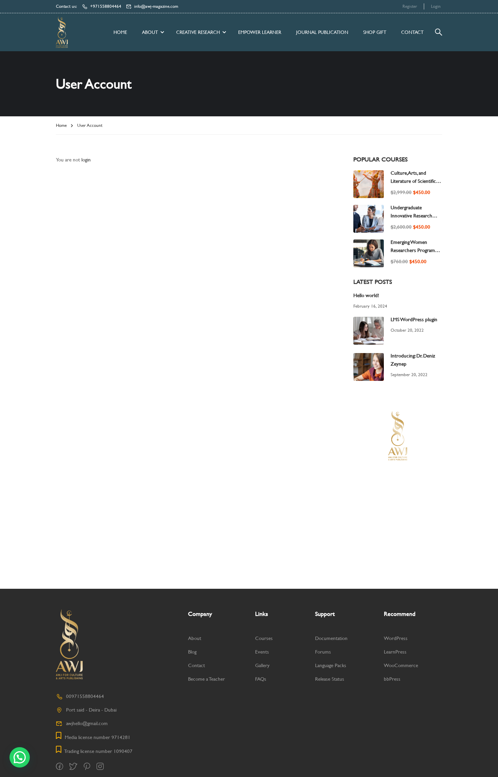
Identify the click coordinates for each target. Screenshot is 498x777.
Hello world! (366, 295)
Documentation (331, 638)
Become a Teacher (206, 679)
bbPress (392, 679)
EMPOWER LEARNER (259, 32)
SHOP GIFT (374, 32)
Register (409, 6)
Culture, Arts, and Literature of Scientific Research (413, 181)
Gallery (262, 665)
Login (436, 6)
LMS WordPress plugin (414, 319)
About (194, 638)
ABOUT (150, 32)
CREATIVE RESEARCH (198, 32)
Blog (192, 652)
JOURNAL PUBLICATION (322, 32)
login (86, 159)
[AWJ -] (62, 32)
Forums (323, 652)
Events (262, 652)
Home (120, 32)
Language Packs (330, 665)
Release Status (329, 679)
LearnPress (395, 652)
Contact (196, 665)
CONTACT (412, 32)
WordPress (396, 638)
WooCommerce (401, 665)
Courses (264, 638)
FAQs (260, 679)
